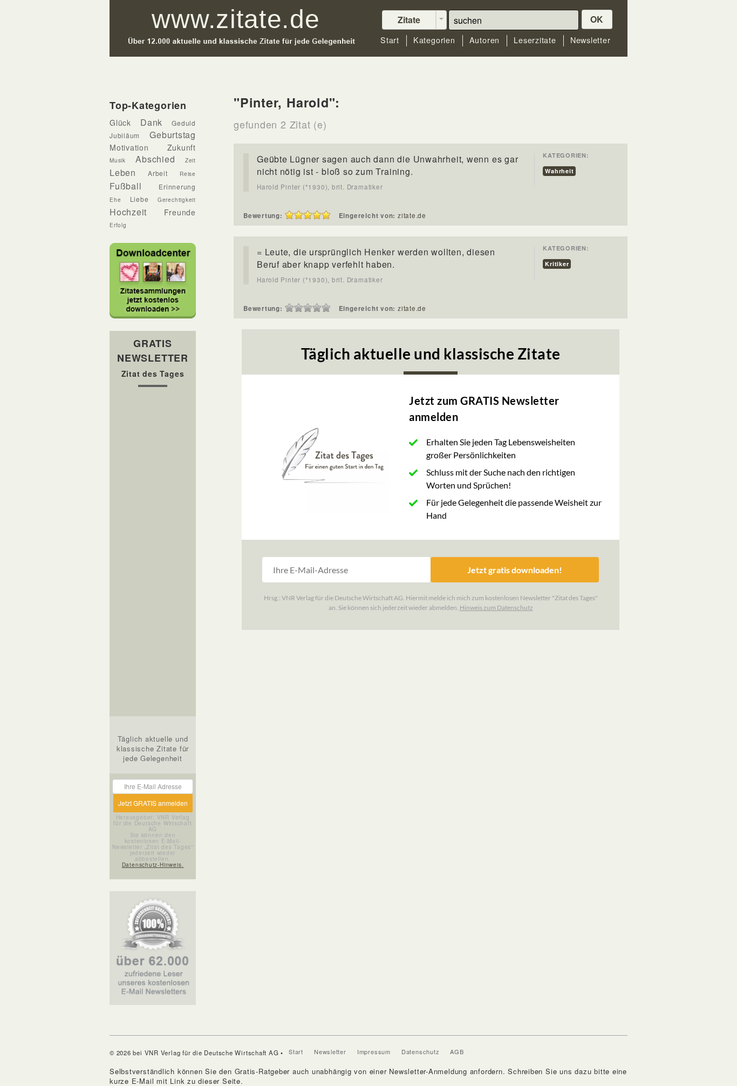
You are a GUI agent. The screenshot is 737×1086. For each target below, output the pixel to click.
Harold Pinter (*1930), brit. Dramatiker (320, 186)
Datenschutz (420, 1051)
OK (597, 19)
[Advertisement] (153, 554)
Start (389, 40)
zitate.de (412, 215)
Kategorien (434, 40)
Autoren (484, 40)
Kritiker (557, 264)
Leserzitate (535, 40)
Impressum (374, 1051)
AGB (456, 1051)
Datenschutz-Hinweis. (153, 864)
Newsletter (590, 40)
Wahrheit (559, 171)
